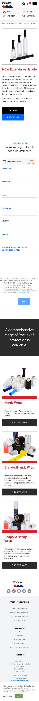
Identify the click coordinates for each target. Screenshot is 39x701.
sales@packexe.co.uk (20, 681)
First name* (7, 168)
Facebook (9, 591)
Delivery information (19, 647)
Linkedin (29, 591)
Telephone (6, 208)
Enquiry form (13, 117)
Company (5, 221)
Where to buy (19, 643)
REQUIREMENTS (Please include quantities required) (15, 248)
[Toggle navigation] (34, 3)
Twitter (24, 591)
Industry (5, 234)
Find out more (19, 423)
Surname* (6, 182)
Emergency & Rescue (19, 613)
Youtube (19, 591)
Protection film (19, 609)
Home (4, 24)
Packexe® (7, 4)
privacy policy (24, 292)
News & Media (19, 639)
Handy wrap (13, 24)
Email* (4, 195)
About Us (19, 635)
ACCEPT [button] (18, 696)
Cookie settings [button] (8, 696)
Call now (13, 110)
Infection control (19, 617)
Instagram (14, 591)
